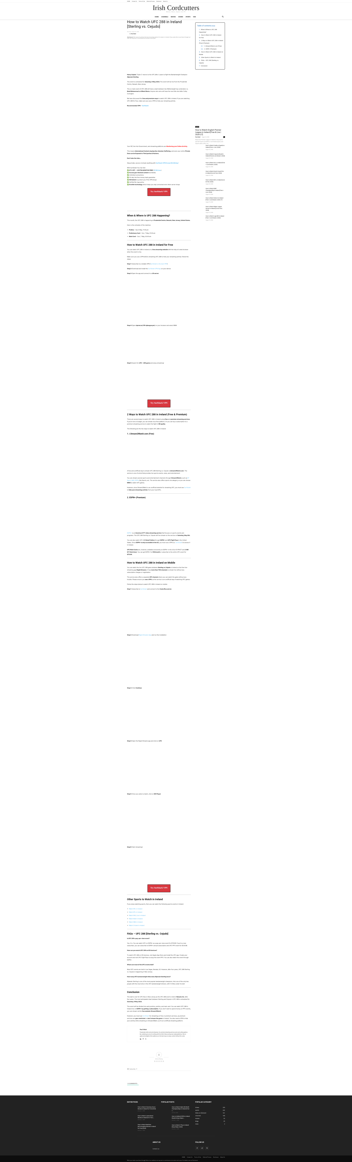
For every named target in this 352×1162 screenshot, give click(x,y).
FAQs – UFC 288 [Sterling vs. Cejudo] (209, 62)
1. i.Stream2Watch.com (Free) (213, 46)
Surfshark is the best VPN (158, 264)
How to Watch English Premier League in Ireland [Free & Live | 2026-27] (208, 132)
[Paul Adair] (128, 34)
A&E (132, 480)
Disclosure (158, 1)
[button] (223, 17)
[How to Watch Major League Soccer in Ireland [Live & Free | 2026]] (199, 209)
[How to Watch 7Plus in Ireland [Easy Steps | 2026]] (165, 1127)
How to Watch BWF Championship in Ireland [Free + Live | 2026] (214, 190)
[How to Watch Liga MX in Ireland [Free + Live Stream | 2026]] (199, 218)
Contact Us (134, 1)
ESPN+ (129, 533)
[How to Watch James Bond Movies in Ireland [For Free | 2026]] (131, 1118)
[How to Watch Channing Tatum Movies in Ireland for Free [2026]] (131, 1109)
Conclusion (204, 66)
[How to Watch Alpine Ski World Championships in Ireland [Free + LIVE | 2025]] (165, 1109)
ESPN (137, 480)
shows (180, 17)
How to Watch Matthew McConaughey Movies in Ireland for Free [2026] (147, 1126)
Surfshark (145, 106)
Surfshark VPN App (154, 268)
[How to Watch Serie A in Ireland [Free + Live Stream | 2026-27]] (199, 200)
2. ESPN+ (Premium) (210, 49)
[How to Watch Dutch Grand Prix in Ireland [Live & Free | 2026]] (199, 173)
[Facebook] (197, 1148)
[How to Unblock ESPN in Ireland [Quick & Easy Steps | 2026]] (165, 1118)
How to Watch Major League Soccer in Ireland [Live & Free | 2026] (214, 208)
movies (173, 17)
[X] (145, 1038)
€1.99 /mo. (157, 170)
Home (157, 17)
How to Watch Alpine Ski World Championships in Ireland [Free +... (180, 1108)
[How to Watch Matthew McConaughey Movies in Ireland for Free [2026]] (131, 1127)
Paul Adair (133, 33)
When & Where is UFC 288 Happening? (208, 31)
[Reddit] (202, 1148)
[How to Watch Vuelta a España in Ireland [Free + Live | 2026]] (199, 148)
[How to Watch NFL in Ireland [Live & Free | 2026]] (199, 182)
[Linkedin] (140, 1038)
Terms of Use (142, 1)
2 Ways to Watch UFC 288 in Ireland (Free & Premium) (211, 42)
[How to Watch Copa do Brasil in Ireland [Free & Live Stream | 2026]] (199, 156)
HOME (128, 1)
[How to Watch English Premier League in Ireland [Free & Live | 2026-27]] (210, 117)
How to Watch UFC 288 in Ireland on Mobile (211, 53)
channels (164, 17)
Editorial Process (151, 1)
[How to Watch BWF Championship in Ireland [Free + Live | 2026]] (199, 191)
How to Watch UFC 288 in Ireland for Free (210, 36)
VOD (194, 17)
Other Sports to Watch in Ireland (211, 57)
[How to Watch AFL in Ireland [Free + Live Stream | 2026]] (199, 165)
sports (188, 17)
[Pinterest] (143, 1038)
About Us (165, 1)
